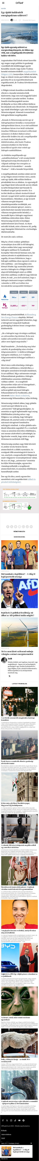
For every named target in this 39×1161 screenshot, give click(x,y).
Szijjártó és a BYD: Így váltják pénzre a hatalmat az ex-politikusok (19, 975)
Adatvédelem (6, 1134)
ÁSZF (3, 1138)
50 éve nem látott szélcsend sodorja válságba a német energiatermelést (17, 652)
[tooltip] (7, 526)
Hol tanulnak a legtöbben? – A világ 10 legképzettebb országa (18, 575)
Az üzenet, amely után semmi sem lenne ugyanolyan (15, 1018)
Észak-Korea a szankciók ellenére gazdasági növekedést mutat (17, 762)
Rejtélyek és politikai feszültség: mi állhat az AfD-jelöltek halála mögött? (17, 614)
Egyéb (3, 8)
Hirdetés (4, 1158)
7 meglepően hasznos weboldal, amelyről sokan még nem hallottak (18, 932)
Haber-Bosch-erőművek (19, 395)
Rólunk (4, 1130)
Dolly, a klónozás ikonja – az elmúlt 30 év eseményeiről (15, 1060)
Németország (19, 531)
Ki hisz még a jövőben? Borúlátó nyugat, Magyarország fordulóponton (15, 804)
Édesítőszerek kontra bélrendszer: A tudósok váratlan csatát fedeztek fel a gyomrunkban (17, 888)
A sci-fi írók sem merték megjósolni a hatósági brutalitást (18, 719)
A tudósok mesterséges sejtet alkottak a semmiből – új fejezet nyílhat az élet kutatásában (19, 1102)
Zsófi (15, 20)
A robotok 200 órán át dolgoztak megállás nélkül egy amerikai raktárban (18, 846)
